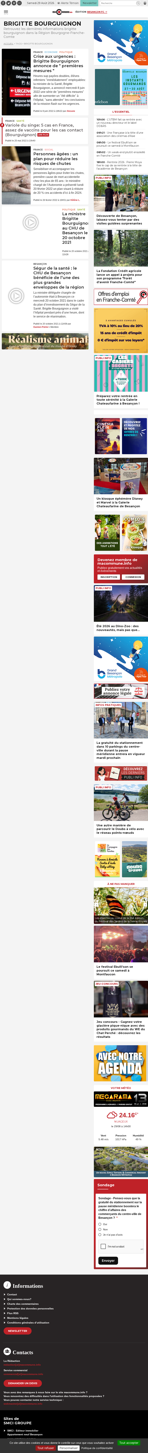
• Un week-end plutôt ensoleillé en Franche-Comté (121, 154)
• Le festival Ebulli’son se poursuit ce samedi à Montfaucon (118, 144)
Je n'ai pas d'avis (113, 1234)
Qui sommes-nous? (19, 1299)
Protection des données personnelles (30, 1308)
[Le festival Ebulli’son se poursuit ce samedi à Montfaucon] (121, 944)
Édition (80, 11)
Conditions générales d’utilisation (28, 1322)
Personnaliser (69, 1448)
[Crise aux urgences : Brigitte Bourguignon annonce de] (16, 58)
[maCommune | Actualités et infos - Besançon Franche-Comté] (62, 12)
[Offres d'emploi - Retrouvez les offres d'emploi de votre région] (121, 304)
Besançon (40, 264)
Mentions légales (17, 1317)
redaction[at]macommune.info (22, 1364)
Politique (66, 52)
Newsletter (17, 1331)
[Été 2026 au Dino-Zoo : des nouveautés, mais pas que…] (121, 603)
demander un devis (22, 1383)
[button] (138, 3)
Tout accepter (128, 1443)
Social (49, 149)
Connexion (133, 577)
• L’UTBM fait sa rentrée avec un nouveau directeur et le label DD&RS (119, 123)
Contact (12, 1294)
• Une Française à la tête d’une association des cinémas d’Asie (120, 134)
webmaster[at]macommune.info (23, 1403)
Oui (105, 1224)
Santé (20, 121)
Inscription (109, 577)
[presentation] (96, 905)
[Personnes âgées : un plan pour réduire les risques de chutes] (16, 156)
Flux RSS (12, 1313)
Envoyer (108, 1260)
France (38, 52)
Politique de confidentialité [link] (97, 1448)
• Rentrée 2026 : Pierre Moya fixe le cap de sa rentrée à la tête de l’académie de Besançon (119, 165)
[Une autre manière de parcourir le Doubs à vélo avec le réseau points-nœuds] (121, 802)
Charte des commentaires (23, 1303)
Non (105, 1229)
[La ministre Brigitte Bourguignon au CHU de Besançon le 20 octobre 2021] (31, 222)
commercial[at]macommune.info (23, 1374)
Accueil (8, 43)
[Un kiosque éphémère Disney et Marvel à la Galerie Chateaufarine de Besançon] (121, 476)
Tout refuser (45, 1448)
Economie (51, 52)
